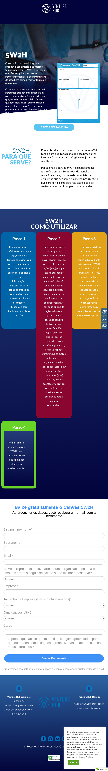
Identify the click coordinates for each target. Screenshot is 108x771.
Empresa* (11, 586)
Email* (8, 555)
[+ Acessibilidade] (104, 325)
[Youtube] (57, 738)
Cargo (8, 625)
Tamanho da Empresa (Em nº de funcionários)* (37, 599)
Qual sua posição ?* (18, 612)
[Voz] (104, 318)
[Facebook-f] (43, 738)
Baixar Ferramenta (54, 658)
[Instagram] (50, 738)
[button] (54, 18)
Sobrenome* (13, 542)
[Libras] (104, 311)
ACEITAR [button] (73, 762)
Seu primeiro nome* (18, 529)
